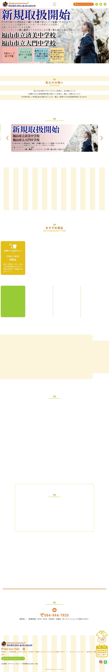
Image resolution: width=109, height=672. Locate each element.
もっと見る (61, 203)
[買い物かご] (96, 4)
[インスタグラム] (100, 662)
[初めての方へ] (105, 4)
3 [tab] (57, 59)
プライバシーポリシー (14, 664)
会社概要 (3, 664)
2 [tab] (54, 59)
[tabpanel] (54, 35)
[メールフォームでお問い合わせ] (54, 610)
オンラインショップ (11, 658)
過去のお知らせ (52, 523)
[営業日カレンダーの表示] (102, 651)
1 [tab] (51, 59)
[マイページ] (100, 4)
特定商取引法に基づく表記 (30, 664)
